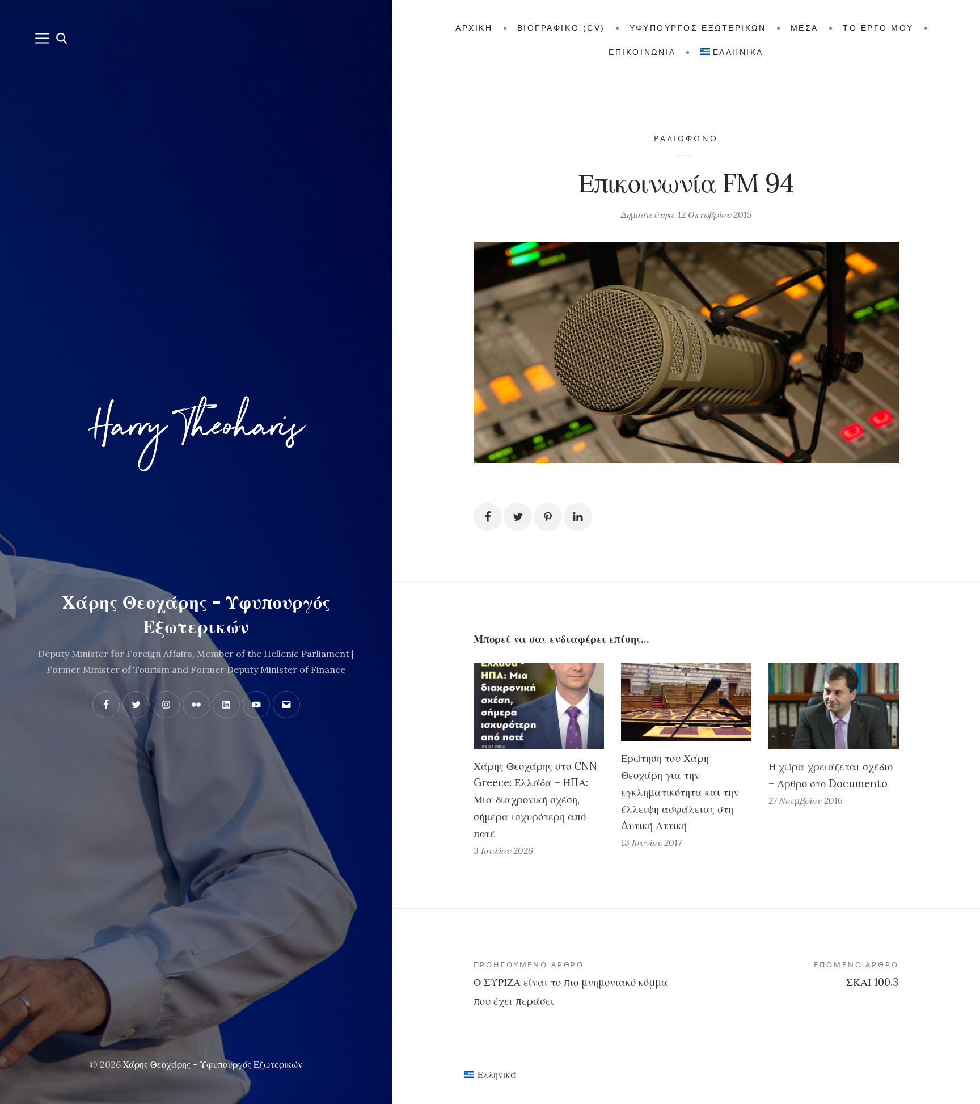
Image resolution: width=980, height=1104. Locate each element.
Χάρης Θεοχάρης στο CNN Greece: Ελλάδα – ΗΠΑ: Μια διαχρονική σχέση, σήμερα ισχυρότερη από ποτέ (535, 800)
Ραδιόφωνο (686, 138)
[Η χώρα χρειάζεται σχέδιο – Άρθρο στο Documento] (833, 706)
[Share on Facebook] (488, 517)
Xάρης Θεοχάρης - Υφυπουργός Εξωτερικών (213, 1064)
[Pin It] (548, 517)
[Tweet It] (518, 517)
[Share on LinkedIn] (578, 517)
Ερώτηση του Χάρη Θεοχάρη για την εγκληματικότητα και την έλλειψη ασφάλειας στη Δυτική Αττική (680, 792)
